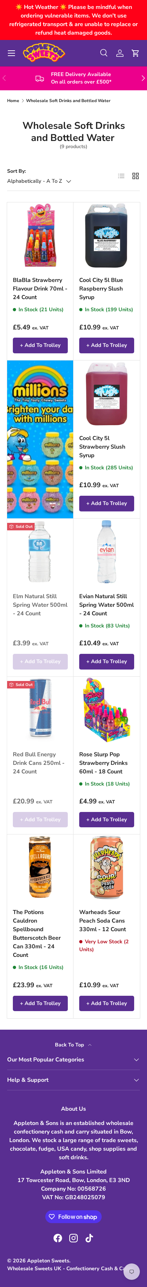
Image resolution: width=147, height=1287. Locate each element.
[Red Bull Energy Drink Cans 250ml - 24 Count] (40, 710)
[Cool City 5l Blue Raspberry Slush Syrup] (107, 235)
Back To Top (70, 1044)
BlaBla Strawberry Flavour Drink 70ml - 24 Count (40, 288)
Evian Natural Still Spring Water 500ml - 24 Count (106, 604)
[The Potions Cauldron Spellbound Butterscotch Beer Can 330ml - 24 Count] (40, 867)
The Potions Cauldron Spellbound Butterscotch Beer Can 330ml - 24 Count (37, 933)
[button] (135, 53)
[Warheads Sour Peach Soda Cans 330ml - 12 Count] (107, 867)
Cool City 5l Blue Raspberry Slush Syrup (101, 288)
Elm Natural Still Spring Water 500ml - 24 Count (40, 604)
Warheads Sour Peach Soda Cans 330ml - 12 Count (102, 920)
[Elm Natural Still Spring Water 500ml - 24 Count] (40, 552)
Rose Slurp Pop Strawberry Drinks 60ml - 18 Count (103, 763)
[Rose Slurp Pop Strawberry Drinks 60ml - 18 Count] (107, 710)
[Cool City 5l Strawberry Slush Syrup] (107, 393)
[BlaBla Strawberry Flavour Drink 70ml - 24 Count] (40, 235)
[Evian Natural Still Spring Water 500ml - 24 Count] (107, 552)
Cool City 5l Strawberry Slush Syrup (102, 446)
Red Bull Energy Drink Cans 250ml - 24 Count (39, 763)
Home (13, 101)
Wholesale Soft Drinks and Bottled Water (68, 101)
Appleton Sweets (48, 1260)
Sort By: (16, 171)
